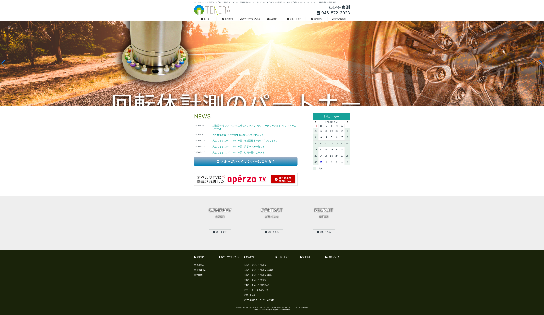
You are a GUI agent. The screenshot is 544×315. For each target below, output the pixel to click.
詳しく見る (221, 232)
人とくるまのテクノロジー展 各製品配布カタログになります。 (245, 140)
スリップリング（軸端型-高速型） (260, 270)
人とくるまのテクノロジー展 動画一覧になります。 (239, 152)
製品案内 (273, 19)
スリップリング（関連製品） (258, 285)
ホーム (206, 19)
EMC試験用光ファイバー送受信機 (260, 300)
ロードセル (250, 295)
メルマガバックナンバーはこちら (246, 161)
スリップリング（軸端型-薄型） (259, 275)
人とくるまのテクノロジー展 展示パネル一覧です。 (239, 146)
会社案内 (228, 19)
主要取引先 (201, 270)
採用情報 (317, 19)
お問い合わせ (339, 19)
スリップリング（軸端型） (257, 265)
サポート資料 (295, 19)
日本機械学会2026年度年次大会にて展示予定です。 (239, 134)
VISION (199, 275)
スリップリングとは (251, 19)
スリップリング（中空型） (257, 280)
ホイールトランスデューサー (258, 290)
